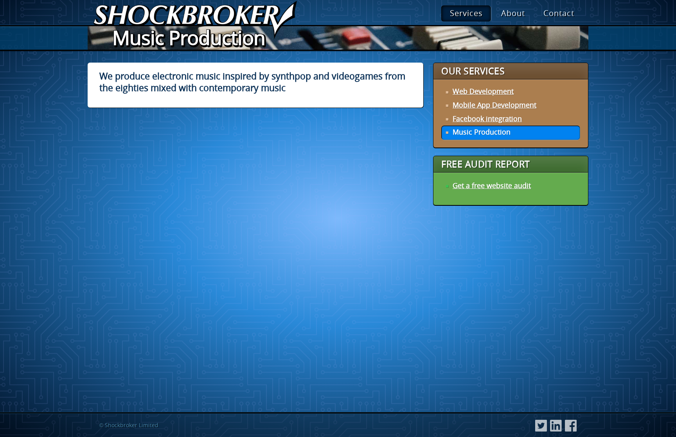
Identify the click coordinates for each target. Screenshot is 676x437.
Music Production (482, 132)
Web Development (483, 91)
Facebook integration (487, 118)
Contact (558, 13)
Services (466, 13)
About (513, 13)
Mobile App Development (494, 105)
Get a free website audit (492, 185)
